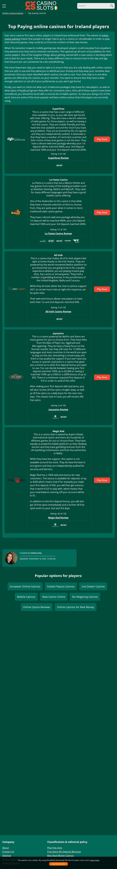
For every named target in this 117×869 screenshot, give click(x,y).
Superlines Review (58, 158)
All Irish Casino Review (58, 311)
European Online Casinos (25, 586)
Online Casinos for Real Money (75, 607)
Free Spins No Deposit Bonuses (64, 851)
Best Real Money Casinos (60, 855)
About (5, 847)
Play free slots (54, 847)
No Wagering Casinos (85, 596)
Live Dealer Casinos (93, 586)
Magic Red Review (58, 517)
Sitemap (6, 855)
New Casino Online (53, 596)
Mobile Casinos (26, 596)
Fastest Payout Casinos (61, 586)
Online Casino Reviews (36, 607)
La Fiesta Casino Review (58, 233)
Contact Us (8, 851)
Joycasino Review (58, 409)
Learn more (94, 860)
